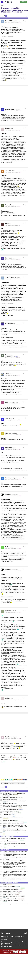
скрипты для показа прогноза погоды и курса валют (14, 896)
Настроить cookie (18, 945)
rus (11, 759)
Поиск (23, 942)
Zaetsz (7, 494)
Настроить (22, 952)
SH (6, 223)
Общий (2, 5)
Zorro (6, 170)
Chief (6, 418)
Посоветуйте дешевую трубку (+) (10, 891)
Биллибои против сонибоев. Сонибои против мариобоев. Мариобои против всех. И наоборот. (15, 806)
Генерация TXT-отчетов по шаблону (10, 898)
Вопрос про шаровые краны (9, 820)
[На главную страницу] (2, 2)
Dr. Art (7, 547)
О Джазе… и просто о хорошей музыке (11, 809)
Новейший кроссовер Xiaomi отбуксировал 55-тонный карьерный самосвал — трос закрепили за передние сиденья (14, 875)
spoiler (3, 757)
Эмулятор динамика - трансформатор (11, 823)
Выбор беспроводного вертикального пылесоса (13, 817)
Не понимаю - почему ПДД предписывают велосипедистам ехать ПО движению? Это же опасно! (14, 10)
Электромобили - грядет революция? (11, 812)
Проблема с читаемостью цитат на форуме (13, 838)
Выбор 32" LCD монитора (8, 803)
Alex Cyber (8, 737)
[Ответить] (23, 20)
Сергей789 (8, 21)
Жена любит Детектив (7, 814)
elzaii (6, 402)
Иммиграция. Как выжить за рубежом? (11, 807)
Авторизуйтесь (4, 783)
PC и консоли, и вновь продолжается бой (11, 797)
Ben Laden (8, 355)
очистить (3, 762)
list (21, 757)
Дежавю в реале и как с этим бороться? (11, 889)
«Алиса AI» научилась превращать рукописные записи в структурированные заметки (15, 855)
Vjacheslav (8, 258)
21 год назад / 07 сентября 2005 (12, 22)
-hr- (9, 759)
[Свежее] (8, 2)
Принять (15, 952)
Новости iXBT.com (5, 849)
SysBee (7, 610)
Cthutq (7, 374)
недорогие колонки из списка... (9, 886)
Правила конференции (16, 942)
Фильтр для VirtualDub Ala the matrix (12, 840)
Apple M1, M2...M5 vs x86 (8, 799)
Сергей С (8, 205)
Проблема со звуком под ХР (8, 894)
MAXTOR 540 (5, 884)
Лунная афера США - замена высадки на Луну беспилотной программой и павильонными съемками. (14, 830)
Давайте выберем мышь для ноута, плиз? (11, 888)
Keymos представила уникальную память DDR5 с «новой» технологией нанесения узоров (15, 852)
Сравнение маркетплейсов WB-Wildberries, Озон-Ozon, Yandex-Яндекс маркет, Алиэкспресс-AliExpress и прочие (15, 826)
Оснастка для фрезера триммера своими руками (14, 843)
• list (18, 757)
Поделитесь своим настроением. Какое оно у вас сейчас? (15, 832)
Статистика (7, 943)
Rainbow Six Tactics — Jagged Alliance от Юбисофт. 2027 (15, 846)
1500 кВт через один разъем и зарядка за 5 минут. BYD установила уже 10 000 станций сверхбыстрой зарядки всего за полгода (14, 879)
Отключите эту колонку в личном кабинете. (10, 904)
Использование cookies (7, 945)
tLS (6, 433)
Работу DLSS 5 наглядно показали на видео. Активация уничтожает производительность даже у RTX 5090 (14, 860)
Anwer (7, 128)
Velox (7, 478)
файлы (18, 759)
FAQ (2, 943)
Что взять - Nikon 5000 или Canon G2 (10, 892)
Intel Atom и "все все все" (8, 811)
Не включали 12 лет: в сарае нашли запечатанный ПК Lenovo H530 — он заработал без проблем (14, 869)
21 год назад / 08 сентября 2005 (13, 495)
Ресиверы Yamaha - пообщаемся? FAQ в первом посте (14, 800)
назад (2, 15)
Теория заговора (7, 841)
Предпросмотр (20, 783)
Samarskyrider (9, 109)
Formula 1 (5, 795)
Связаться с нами (5, 942)
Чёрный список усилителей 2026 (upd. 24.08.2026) (13, 822)
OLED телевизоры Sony (8, 816)
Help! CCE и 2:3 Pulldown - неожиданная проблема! (13, 900)
